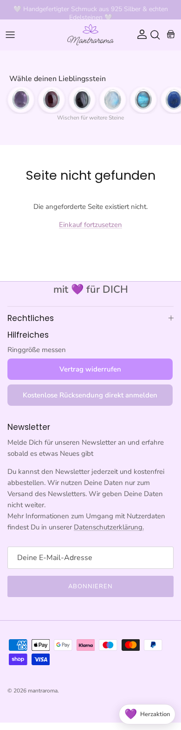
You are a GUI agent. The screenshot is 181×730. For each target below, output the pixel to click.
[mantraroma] (90, 34)
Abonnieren (90, 586)
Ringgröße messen (36, 349)
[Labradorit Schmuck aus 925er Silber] (143, 99)
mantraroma (43, 690)
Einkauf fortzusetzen (90, 224)
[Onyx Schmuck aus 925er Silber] (82, 99)
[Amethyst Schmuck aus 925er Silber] (20, 99)
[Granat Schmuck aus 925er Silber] (51, 99)
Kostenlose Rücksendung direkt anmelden (90, 395)
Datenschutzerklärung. (109, 527)
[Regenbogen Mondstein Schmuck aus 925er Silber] (112, 99)
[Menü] (10, 35)
